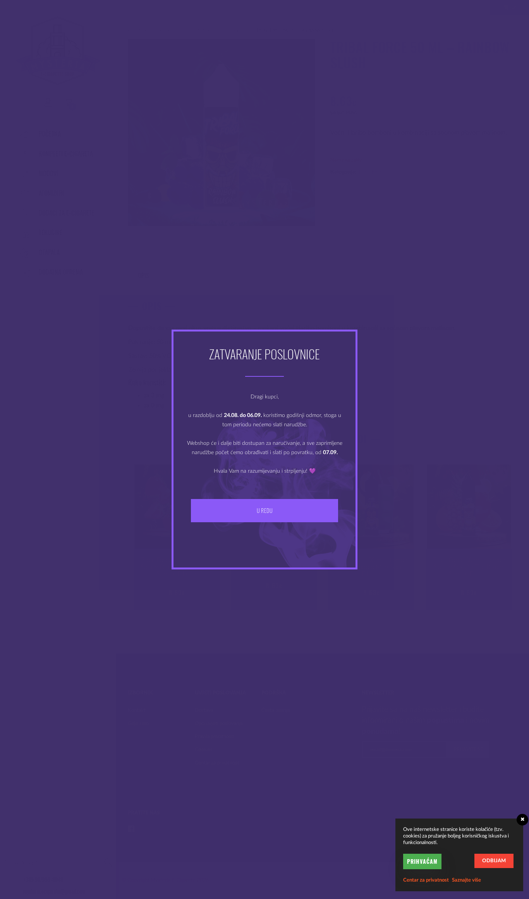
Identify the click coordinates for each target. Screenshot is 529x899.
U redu (264, 510)
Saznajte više (466, 880)
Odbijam (494, 860)
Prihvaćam (422, 861)
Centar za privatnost (426, 880)
